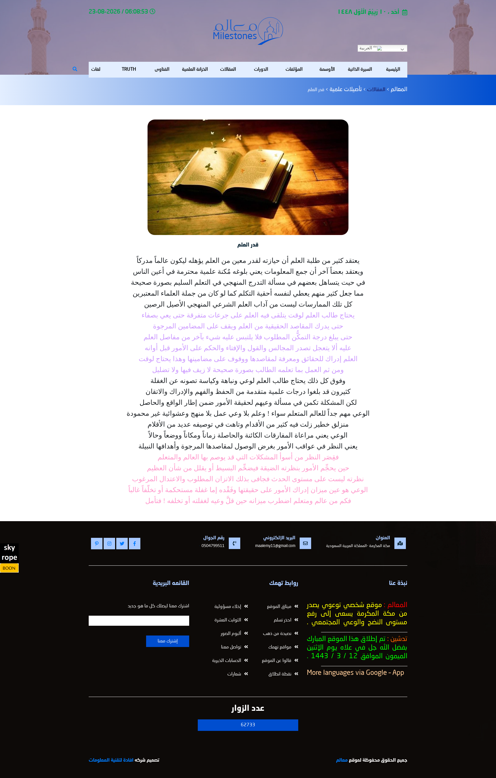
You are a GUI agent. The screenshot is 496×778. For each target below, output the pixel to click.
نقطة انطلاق (279, 674)
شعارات (234, 674)
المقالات (228, 69)
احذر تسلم (282, 620)
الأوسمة (327, 69)
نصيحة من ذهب (277, 633)
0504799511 (213, 546)
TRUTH (129, 69)
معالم (342, 760)
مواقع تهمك (279, 647)
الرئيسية (393, 69)
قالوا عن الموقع (276, 660)
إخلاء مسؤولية (227, 606)
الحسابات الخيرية (226, 660)
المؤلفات (294, 69)
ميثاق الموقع (279, 606)
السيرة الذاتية (360, 69)
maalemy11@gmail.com (275, 546)
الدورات (261, 69)
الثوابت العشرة (227, 620)
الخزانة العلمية (195, 69)
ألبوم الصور (231, 633)
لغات (95, 69)
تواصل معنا (231, 647)
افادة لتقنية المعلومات (111, 760)
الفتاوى (162, 69)
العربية (366, 47)
